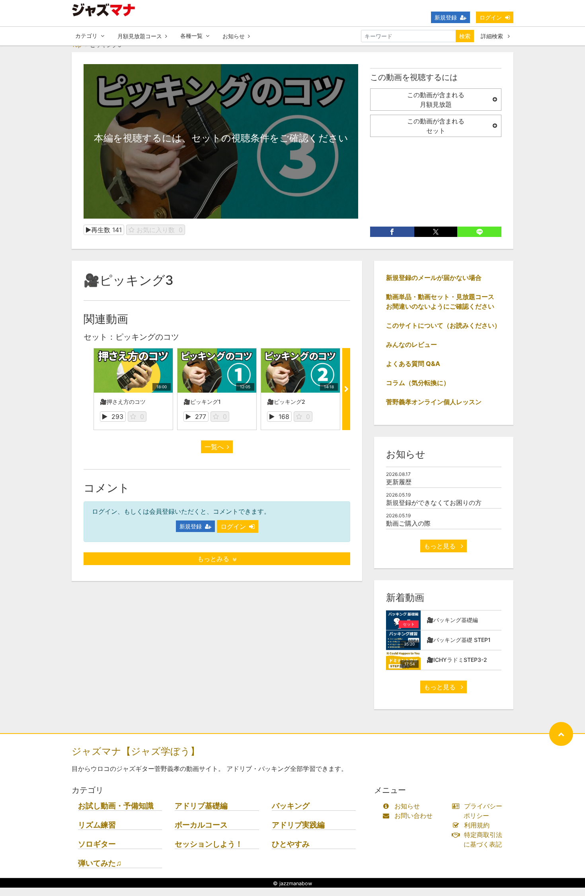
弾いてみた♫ (99, 863)
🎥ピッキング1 (202, 401)
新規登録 (446, 17)
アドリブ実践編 (298, 824)
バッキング (291, 805)
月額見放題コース (139, 36)
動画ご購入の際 (408, 523)
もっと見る (441, 546)
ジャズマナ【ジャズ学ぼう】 (136, 751)
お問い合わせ (413, 816)
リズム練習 (97, 824)
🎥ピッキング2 (286, 401)
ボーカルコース (201, 824)
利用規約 (476, 825)
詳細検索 (493, 36)
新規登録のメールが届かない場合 (434, 278)
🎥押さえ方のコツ (123, 401)
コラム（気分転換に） (418, 383)
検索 (464, 36)
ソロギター (97, 844)
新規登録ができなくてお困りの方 (434, 503)
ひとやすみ (291, 844)
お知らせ (233, 36)
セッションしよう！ (209, 844)
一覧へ (214, 447)
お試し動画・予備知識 (116, 805)
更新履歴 (398, 482)
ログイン (491, 17)
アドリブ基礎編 (201, 805)
